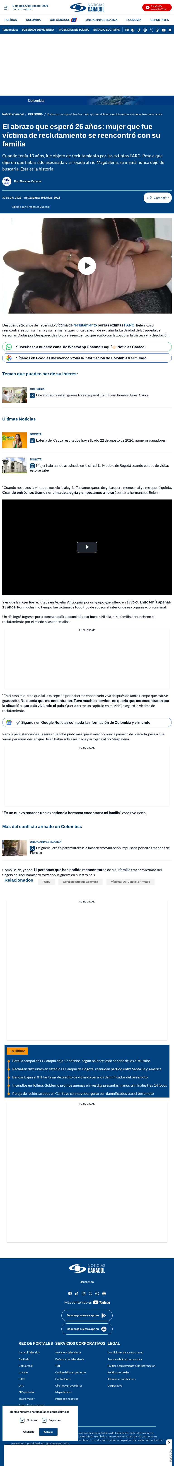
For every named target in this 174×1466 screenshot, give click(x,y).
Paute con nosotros (66, 1398)
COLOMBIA (33, 20)
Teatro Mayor (27, 1398)
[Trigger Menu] (6, 7)
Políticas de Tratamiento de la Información (125, 1433)
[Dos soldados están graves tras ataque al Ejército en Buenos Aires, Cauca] (14, 395)
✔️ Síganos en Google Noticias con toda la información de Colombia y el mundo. (83, 722)
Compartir (158, 198)
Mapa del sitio (63, 1392)
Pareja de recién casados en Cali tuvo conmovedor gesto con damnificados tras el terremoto (83, 1093)
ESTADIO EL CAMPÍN (106, 29)
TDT (57, 1365)
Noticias (32, 1420)
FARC (46, 881)
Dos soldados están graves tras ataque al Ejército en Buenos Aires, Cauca (92, 395)
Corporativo (115, 1385)
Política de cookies (118, 1372)
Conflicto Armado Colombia (80, 881)
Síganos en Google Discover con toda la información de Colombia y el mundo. (81, 358)
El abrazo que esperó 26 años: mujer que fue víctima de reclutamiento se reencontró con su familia (104, 114)
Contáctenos (62, 1379)
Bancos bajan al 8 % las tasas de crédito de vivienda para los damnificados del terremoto (80, 1077)
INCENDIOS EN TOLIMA (74, 29)
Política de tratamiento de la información (131, 1365)
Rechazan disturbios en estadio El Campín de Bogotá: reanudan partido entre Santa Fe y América (86, 1069)
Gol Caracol (26, 1365)
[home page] (87, 7)
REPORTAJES (159, 20)
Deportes (55, 1420)
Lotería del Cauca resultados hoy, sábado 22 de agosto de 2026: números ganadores (101, 440)
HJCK (22, 1379)
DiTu (21, 1385)
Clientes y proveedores (68, 1385)
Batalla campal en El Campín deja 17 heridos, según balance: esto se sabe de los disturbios (81, 1060)
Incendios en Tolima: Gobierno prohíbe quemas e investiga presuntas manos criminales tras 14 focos (89, 1085)
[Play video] (87, 266)
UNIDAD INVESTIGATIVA (101, 20)
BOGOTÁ (36, 434)
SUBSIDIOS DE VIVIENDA (38, 29)
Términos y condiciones (121, 1379)
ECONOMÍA (133, 20)
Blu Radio (24, 1359)
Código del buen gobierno (70, 1372)
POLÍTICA (11, 20)
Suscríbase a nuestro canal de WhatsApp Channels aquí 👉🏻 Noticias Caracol (80, 347)
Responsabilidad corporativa (125, 1359)
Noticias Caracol (13, 114)
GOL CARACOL (60, 20)
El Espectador (27, 1392)
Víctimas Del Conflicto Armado (130, 881)
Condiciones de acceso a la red (125, 1352)
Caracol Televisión (29, 1352)
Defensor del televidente (69, 1359)
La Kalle (23, 1372)
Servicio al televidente (68, 1352)
